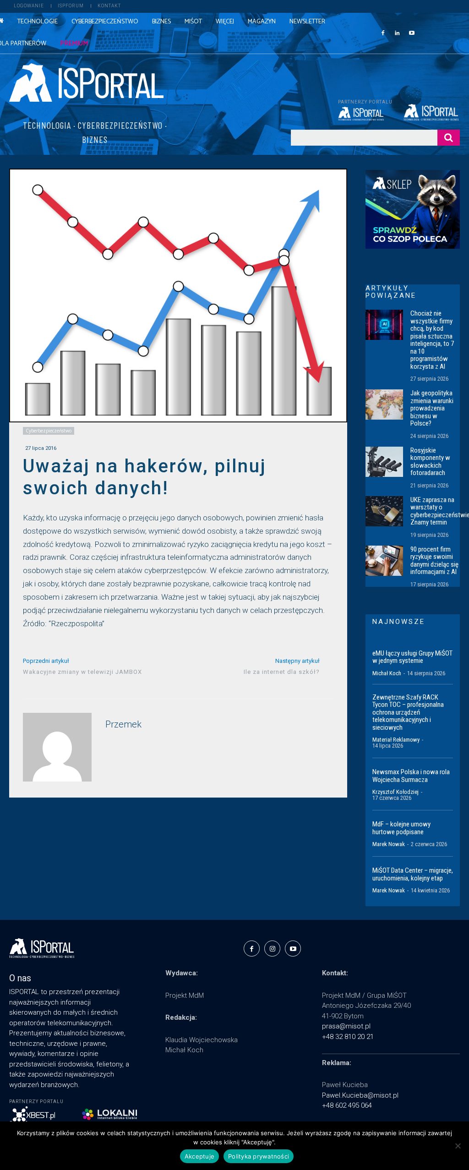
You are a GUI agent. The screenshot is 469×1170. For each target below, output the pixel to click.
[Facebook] (383, 32)
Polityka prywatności (258, 1156)
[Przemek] (57, 747)
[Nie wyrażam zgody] (457, 1145)
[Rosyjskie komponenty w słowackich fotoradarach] (384, 462)
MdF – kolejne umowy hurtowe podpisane (401, 828)
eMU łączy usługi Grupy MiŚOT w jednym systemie (412, 657)
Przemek (123, 724)
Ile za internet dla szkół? (282, 671)
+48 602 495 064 (347, 1105)
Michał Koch (386, 673)
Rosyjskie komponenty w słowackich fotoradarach (430, 461)
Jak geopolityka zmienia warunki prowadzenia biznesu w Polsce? (431, 408)
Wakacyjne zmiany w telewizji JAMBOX (82, 671)
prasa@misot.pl (346, 1026)
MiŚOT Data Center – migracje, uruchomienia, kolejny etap (412, 874)
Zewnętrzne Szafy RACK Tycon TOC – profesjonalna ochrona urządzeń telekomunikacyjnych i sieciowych (408, 712)
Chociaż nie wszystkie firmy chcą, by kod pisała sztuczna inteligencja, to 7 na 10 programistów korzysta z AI (432, 340)
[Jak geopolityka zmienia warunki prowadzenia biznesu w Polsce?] (384, 404)
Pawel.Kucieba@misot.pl (360, 1095)
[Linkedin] (397, 32)
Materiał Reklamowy (396, 739)
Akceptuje (199, 1156)
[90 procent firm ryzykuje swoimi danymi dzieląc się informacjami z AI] (384, 561)
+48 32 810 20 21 (348, 1037)
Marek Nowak (388, 844)
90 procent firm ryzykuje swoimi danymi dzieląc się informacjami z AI (434, 560)
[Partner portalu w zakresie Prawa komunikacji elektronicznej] (432, 112)
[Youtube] (412, 32)
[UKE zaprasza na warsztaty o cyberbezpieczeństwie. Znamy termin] (384, 511)
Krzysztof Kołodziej (395, 791)
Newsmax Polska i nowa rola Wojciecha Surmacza (411, 776)
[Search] (448, 138)
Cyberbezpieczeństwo (48, 430)
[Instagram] (272, 948)
